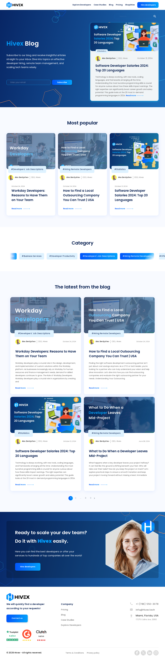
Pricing (119, 4)
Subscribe (62, 82)
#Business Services (32, 256)
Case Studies (100, 4)
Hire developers (148, 5)
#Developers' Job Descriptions (99, 256)
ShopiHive (130, 4)
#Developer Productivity (62, 256)
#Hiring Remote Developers (137, 256)
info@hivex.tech (145, 610)
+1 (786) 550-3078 (147, 604)
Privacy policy (93, 653)
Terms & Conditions (75, 653)
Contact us (17, 618)
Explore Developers (82, 4)
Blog (111, 4)
